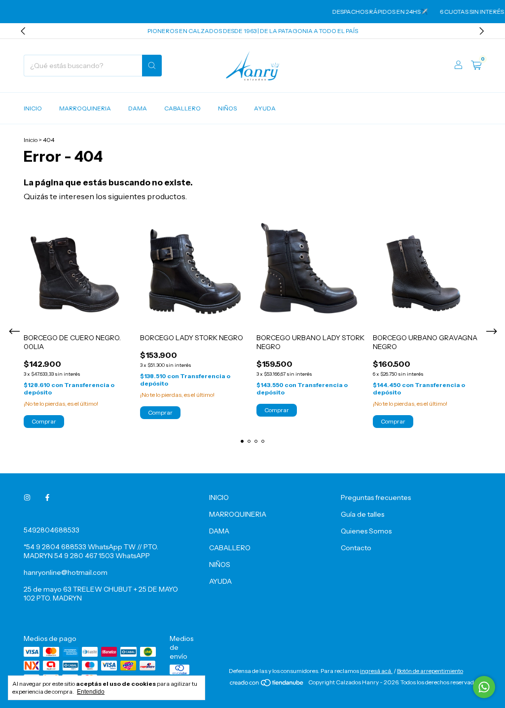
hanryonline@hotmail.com (66, 572)
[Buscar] (152, 65)
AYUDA (265, 108)
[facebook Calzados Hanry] (47, 497)
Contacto (356, 547)
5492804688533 (51, 530)
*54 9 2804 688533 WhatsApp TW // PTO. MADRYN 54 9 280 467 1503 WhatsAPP (91, 551)
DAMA (137, 108)
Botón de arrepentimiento (430, 670)
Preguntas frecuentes (376, 497)
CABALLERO (182, 108)
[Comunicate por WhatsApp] (484, 687)
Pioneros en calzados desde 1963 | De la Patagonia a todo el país (252, 31)
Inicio (30, 139)
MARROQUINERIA (85, 108)
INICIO (33, 108)
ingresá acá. (376, 670)
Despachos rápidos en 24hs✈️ (374, 11)
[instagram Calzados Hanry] (27, 497)
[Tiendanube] (267, 684)
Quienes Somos (366, 531)
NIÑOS (227, 108)
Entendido (91, 691)
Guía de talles (362, 514)
